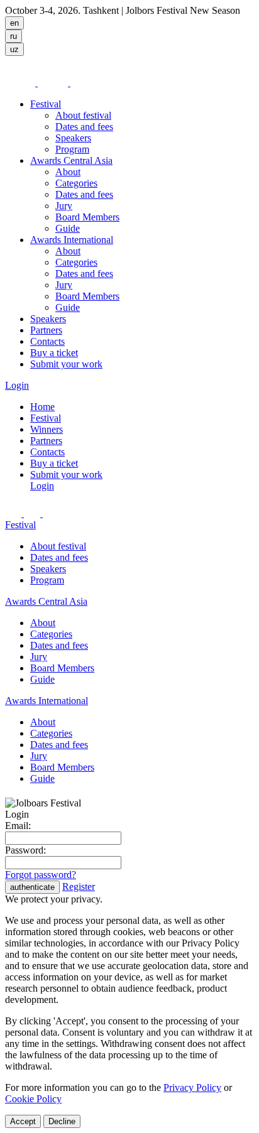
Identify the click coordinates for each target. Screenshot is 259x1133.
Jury (63, 205)
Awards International (71, 239)
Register (78, 886)
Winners (46, 429)
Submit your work (66, 364)
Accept (23, 1121)
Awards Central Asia (71, 160)
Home (42, 406)
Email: (18, 825)
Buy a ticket (54, 352)
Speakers (73, 138)
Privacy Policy (192, 1087)
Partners (46, 330)
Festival (45, 104)
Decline (61, 1121)
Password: (25, 850)
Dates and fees (84, 126)
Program (72, 149)
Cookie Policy (33, 1098)
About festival (83, 115)
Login (17, 385)
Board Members (87, 217)
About (67, 171)
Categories (76, 183)
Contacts (47, 341)
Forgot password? (40, 874)
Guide (67, 228)
